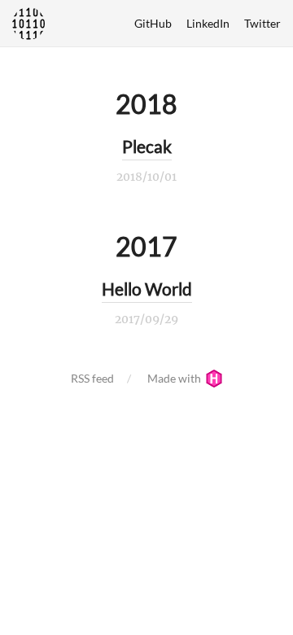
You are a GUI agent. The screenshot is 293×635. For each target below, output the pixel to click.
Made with (175, 378)
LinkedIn (208, 23)
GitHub (153, 23)
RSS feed (92, 378)
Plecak (147, 146)
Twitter (262, 23)
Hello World (147, 288)
